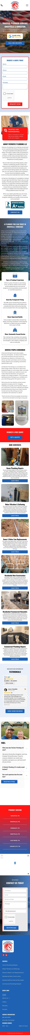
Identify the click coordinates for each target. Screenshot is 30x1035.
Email (4, 76)
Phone (5, 70)
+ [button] (2, 856)
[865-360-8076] (2, 6)
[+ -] (15, 864)
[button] (15, 36)
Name (4, 64)
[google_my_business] (6, 955)
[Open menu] (27, 5)
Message (5, 82)
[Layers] (28, 856)
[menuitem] (15, 965)
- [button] (2, 857)
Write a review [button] (9, 683)
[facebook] (3, 955)
